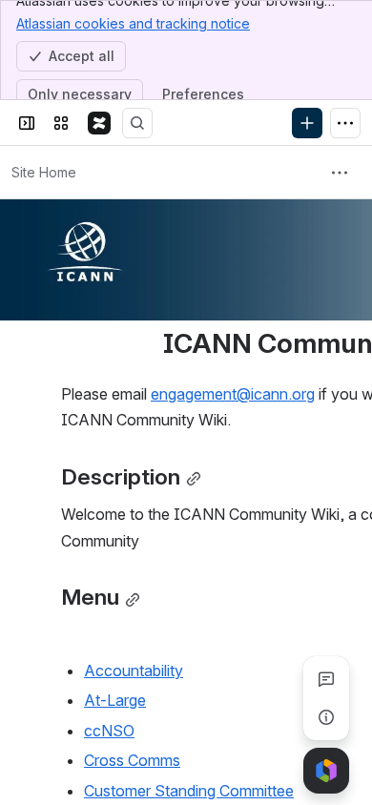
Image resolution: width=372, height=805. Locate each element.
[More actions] (339, 172)
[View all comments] (326, 679)
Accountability (133, 670)
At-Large (115, 700)
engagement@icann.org (233, 393)
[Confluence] (99, 123)
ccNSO (109, 730)
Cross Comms (132, 760)
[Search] (137, 123)
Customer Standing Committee (189, 790)
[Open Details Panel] (326, 717)
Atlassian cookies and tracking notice (133, 23)
